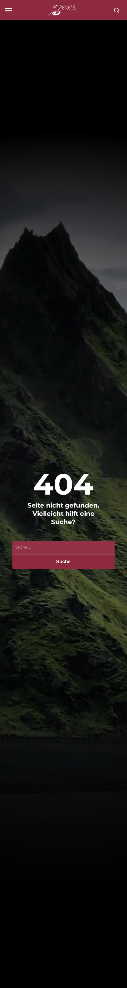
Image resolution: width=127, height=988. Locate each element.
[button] (8, 10)
